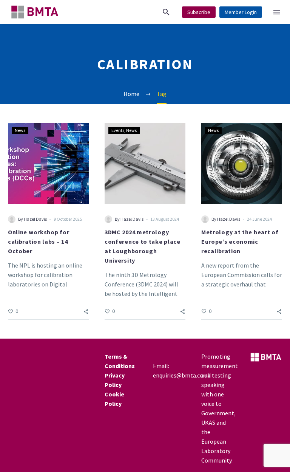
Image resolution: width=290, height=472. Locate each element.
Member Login (241, 12)
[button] (166, 12)
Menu (276, 12)
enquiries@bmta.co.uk (181, 375)
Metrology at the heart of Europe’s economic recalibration (240, 241)
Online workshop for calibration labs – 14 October (38, 241)
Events (117, 130)
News (20, 130)
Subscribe (198, 12)
